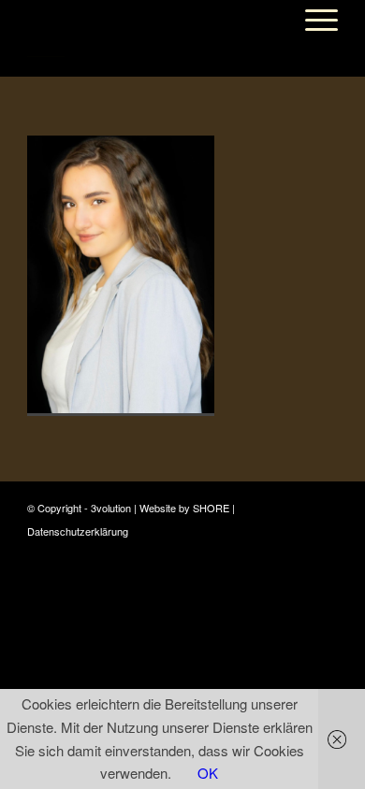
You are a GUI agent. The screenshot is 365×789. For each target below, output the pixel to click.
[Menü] (312, 19)
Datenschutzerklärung (77, 531)
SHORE (211, 507)
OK (207, 772)
